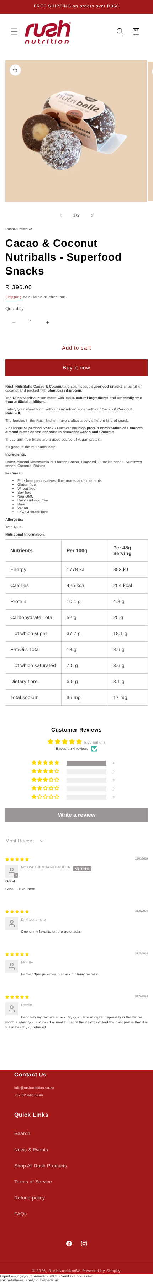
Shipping (13, 297)
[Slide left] (61, 215)
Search (22, 1133)
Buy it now (76, 368)
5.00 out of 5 (95, 742)
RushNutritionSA (64, 1270)
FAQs (20, 1214)
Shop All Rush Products (40, 1166)
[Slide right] (92, 215)
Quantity (14, 308)
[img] (17, 859)
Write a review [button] (76, 815)
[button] (14, 31)
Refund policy (29, 1198)
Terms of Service (33, 1182)
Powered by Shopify (101, 1270)
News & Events (31, 1150)
